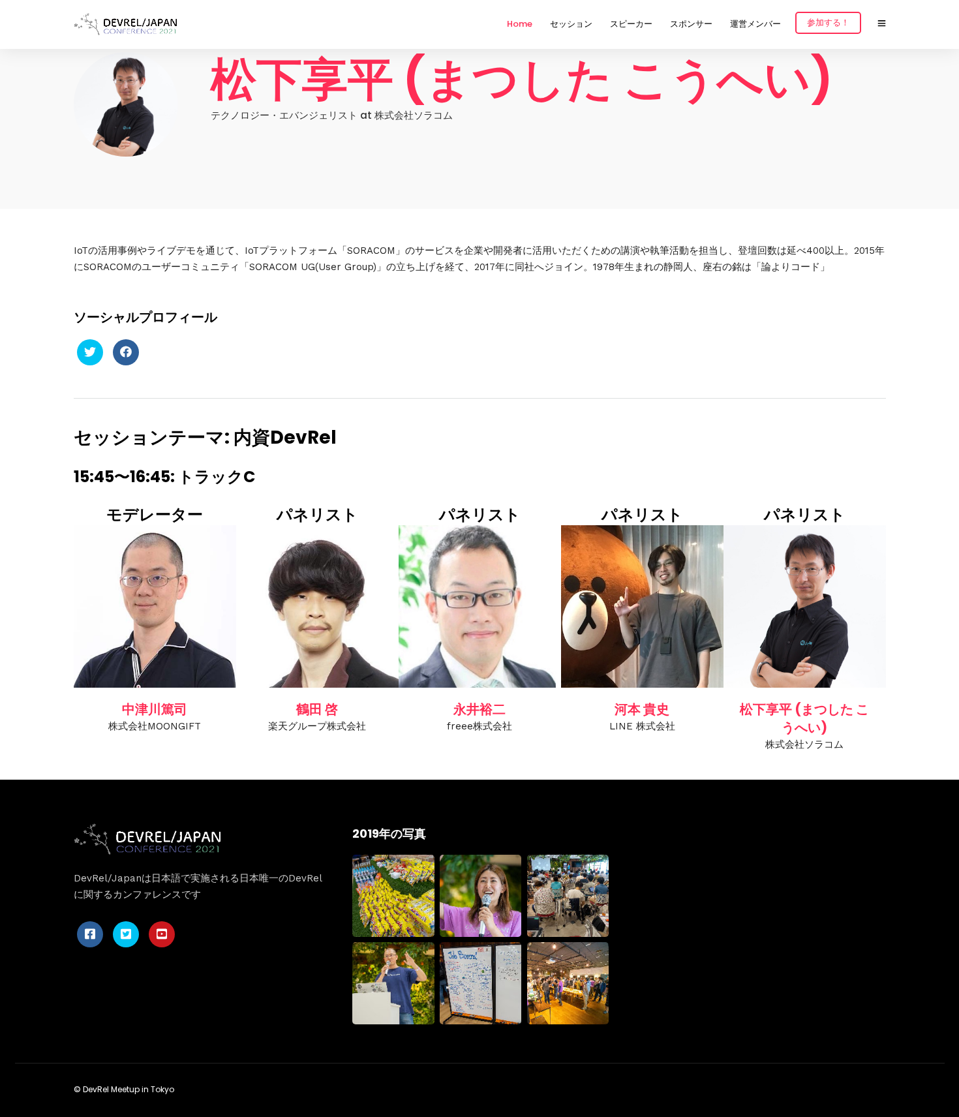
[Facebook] (126, 352)
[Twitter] (90, 352)
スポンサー (691, 24)
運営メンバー (755, 24)
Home (519, 24)
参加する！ (828, 22)
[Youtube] (162, 934)
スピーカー (631, 24)
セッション (571, 24)
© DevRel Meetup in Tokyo (124, 1089)
